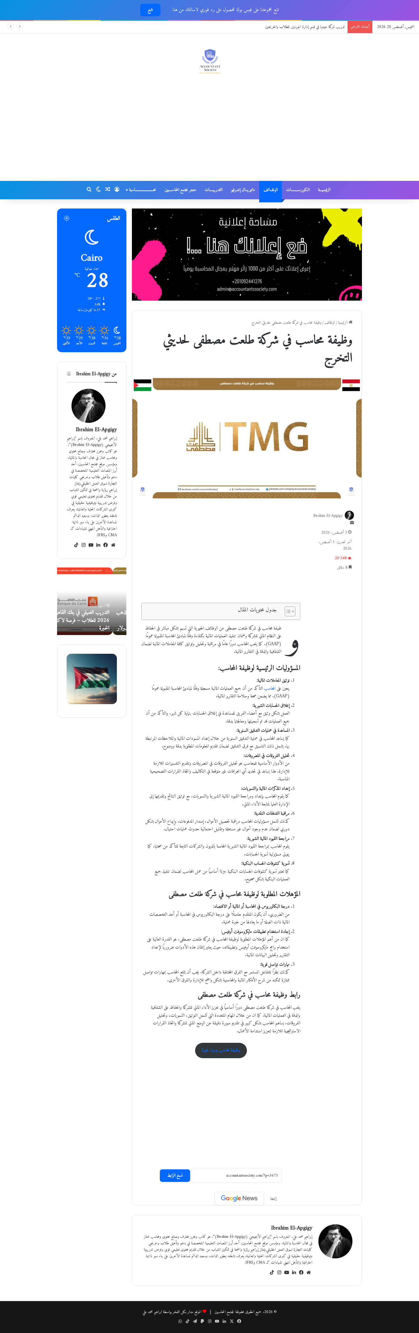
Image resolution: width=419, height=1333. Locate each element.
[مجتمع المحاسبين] (209, 61)
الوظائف (330, 322)
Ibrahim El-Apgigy (291, 1228)
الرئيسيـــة (324, 190)
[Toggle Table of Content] (287, 611)
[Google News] (239, 1198)
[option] (91, 601)
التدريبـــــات (213, 190)
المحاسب (269, 688)
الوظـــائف (270, 190)
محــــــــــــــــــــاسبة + (141, 190)
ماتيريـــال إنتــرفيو (243, 190)
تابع (150, 10)
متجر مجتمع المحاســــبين (180, 190)
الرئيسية (343, 322)
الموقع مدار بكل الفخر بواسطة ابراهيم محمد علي (172, 1311)
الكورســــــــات (297, 190)
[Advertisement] (209, 132)
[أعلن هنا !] (247, 254)
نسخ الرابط (175, 1175)
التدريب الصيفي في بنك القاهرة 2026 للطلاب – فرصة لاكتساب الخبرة (91, 620)
